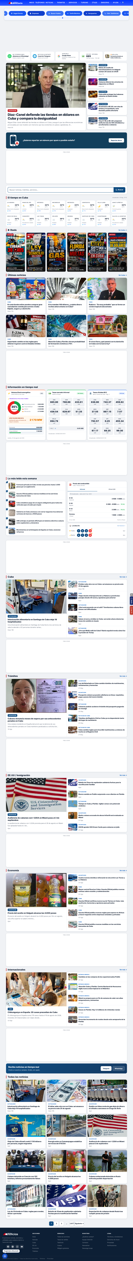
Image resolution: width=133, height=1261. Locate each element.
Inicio (31, 3)
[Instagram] (17, 1247)
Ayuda (115, 3)
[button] (13, 206)
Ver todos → (122, 230)
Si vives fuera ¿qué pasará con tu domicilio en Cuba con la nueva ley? (106, 343)
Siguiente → (79, 1223)
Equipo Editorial (87, 1239)
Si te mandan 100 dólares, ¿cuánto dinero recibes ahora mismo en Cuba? (65, 305)
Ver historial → (121, 525)
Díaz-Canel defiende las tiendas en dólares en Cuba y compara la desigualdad (43, 116)
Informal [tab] (82, 489)
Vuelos (59, 1245)
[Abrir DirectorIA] (4, 1256)
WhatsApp (119, 1068)
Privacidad (110, 1242)
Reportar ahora (116, 140)
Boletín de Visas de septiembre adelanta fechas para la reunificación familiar (64, 1212)
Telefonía (60, 1242)
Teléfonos (40, 3)
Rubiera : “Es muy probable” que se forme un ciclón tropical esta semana (107, 305)
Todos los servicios (63, 1237)
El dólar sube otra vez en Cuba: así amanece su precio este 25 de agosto (66, 1107)
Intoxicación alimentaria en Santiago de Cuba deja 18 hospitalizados (23, 1107)
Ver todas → (123, 275)
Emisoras (105, 3)
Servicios (73, 3)
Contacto (85, 1242)
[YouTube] (22, 1247)
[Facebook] (8, 1247)
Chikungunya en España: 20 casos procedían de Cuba (32, 1012)
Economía (35, 1248)
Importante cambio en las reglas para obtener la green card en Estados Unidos (23, 343)
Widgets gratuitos (63, 1248)
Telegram (106, 1068)
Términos (42, 1258)
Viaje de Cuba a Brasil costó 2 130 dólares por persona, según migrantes (24, 1142)
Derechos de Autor (113, 1239)
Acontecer (12, 110)
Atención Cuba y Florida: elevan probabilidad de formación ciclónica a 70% (66, 343)
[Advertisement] (66, 36)
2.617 (72, 1223)
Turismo (84, 3)
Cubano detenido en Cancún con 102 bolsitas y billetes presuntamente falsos (23, 1177)
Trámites (61, 3)
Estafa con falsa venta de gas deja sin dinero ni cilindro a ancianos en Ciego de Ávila (107, 1107)
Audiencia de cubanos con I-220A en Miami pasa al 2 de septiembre (106, 1142)
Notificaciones (111, 1245)
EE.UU (34, 1245)
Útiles (94, 3)
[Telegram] (13, 1247)
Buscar (123, 3)
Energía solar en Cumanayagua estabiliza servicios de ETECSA (65, 1142)
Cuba (9, 302)
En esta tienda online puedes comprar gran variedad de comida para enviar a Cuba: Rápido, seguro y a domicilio (24, 306)
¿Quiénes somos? (88, 1237)
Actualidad (13, 616)
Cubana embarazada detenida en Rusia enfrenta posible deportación (104, 1177)
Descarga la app (87, 1248)
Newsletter (86, 1245)
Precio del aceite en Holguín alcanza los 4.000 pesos (32, 913)
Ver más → (123, 577)
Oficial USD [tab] (112, 489)
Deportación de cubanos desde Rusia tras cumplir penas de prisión (106, 1212)
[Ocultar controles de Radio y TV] (131, 594)
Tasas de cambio (62, 1239)
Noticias (49, 3)
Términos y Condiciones (115, 1237)
